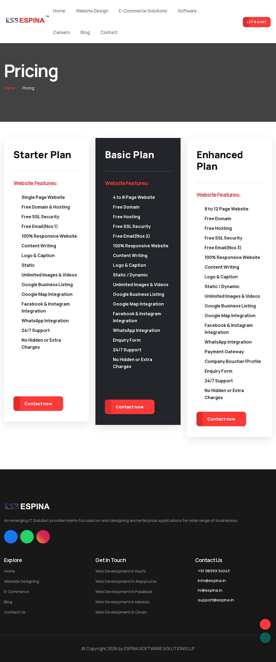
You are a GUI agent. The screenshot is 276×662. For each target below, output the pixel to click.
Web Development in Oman (121, 612)
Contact (109, 32)
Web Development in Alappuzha (125, 581)
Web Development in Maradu (122, 602)
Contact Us (15, 612)
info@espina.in (212, 580)
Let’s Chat (257, 22)
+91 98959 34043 (214, 571)
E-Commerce (16, 591)
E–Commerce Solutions (143, 11)
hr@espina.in (210, 590)
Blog (85, 32)
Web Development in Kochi (120, 571)
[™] (25, 20)
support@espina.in (216, 600)
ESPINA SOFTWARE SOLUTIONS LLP (159, 648)
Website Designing (21, 581)
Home (59, 11)
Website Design (92, 11)
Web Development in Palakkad (123, 591)
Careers (61, 32)
